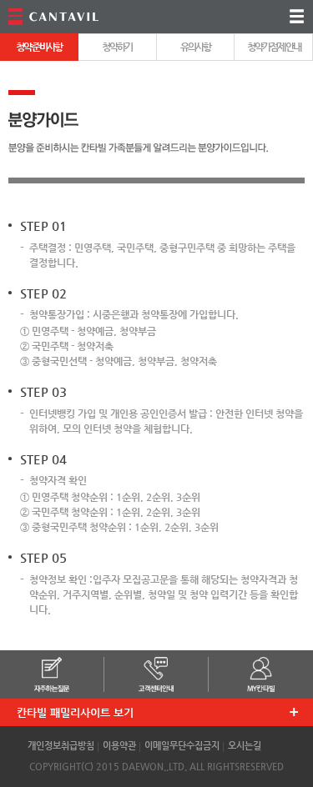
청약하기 (117, 47)
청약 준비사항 (39, 47)
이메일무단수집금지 (182, 745)
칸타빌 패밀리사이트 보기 (75, 712)
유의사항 (195, 47)
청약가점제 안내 (273, 47)
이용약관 (119, 745)
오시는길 (244, 745)
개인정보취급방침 (61, 745)
